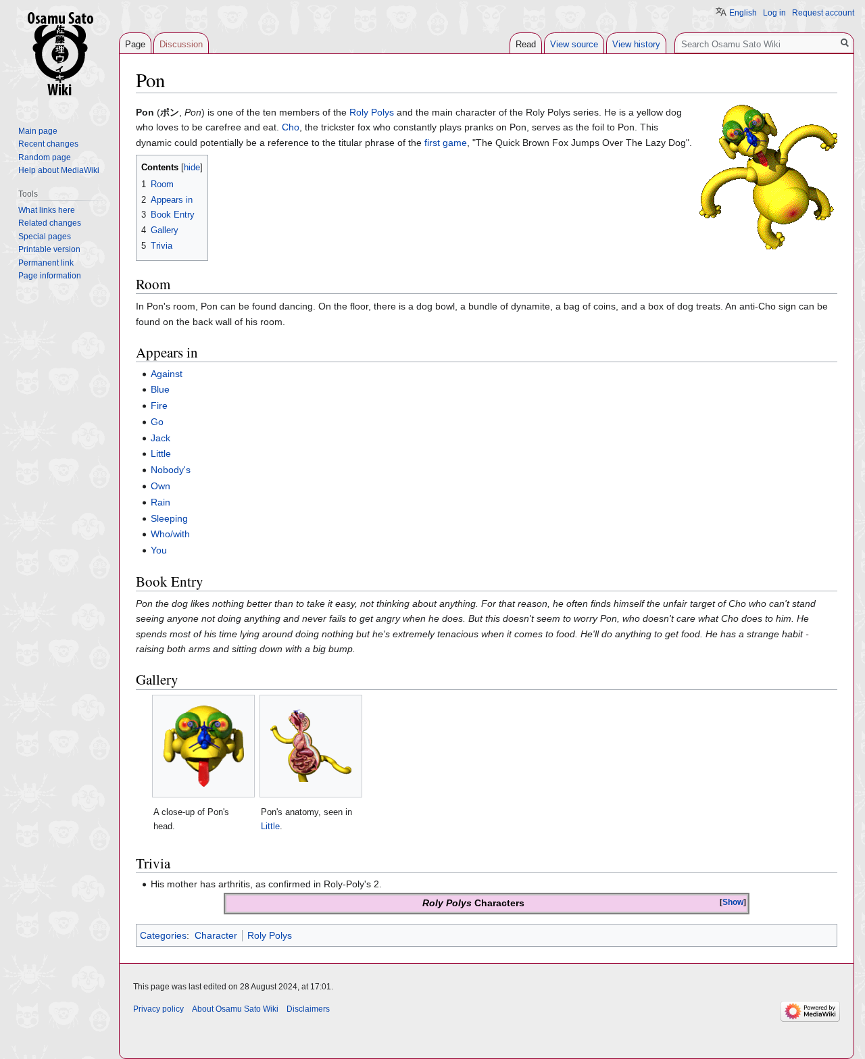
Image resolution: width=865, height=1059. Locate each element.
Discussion (181, 44)
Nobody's (171, 469)
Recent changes (48, 144)
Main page (37, 131)
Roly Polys (371, 112)
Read (526, 44)
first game (445, 142)
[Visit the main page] (59, 54)
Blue (160, 389)
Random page (44, 157)
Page (135, 44)
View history (636, 44)
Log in (774, 13)
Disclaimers (308, 1009)
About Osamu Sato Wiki (235, 1009)
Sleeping (169, 518)
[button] (733, 902)
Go (157, 421)
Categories (163, 935)
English (743, 13)
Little (161, 453)
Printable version (49, 249)
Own (160, 486)
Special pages (44, 236)
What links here (46, 210)
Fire (159, 405)
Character (216, 935)
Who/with (170, 533)
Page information (49, 275)
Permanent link (46, 263)
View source (574, 44)
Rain (160, 502)
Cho (290, 127)
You (159, 550)
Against (166, 373)
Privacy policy (158, 1009)
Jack (160, 438)
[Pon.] (768, 176)
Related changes (49, 223)
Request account (823, 13)
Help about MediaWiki (58, 170)
